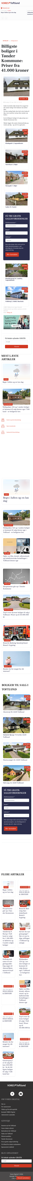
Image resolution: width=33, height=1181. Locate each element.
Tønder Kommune (6, 1139)
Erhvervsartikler (6, 1136)
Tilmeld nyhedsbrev (23, 1178)
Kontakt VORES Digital (8, 1112)
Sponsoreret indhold (7, 1147)
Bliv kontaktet (12, 254)
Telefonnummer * (10, 223)
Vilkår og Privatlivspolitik (9, 1109)
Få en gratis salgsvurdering (9, 1142)
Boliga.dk (9, 312)
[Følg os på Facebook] (12, 1094)
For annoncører (6, 1107)
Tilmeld (16, 346)
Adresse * (8, 237)
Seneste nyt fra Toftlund (8, 1125)
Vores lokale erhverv (7, 1128)
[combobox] (6, 240)
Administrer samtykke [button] (8, 1115)
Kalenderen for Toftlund (8, 1131)
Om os (3, 1104)
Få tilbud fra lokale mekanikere (11, 1144)
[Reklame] (16, 322)
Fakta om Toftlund (7, 1134)
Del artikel (22, 99)
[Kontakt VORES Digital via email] (21, 1094)
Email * (7, 230)
